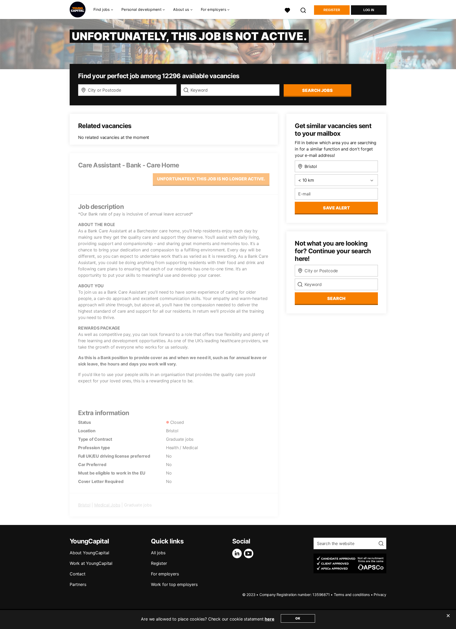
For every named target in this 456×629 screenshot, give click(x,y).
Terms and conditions (352, 594)
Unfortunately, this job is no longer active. (211, 178)
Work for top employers (174, 584)
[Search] (303, 9)
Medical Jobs (107, 505)
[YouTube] (249, 553)
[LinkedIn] (238, 553)
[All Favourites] (287, 9)
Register (332, 10)
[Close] (448, 619)
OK (297, 618)
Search (336, 298)
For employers (165, 573)
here (269, 619)
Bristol (84, 505)
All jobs (158, 552)
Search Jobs (317, 90)
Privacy (380, 594)
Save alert (336, 207)
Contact (78, 573)
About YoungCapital (89, 552)
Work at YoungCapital (91, 563)
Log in (368, 10)
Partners (78, 584)
